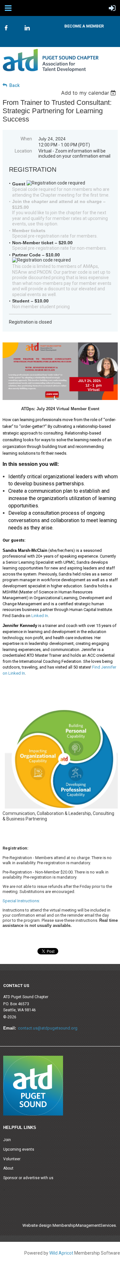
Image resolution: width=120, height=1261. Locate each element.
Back (14, 85)
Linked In (39, 615)
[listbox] (89, 93)
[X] (16, 25)
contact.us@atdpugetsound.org (47, 1028)
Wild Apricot (61, 1253)
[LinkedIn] (27, 28)
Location (23, 150)
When (26, 138)
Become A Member (84, 26)
